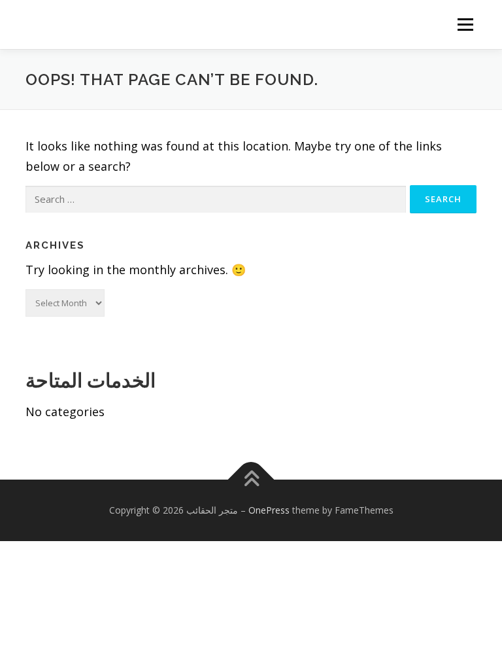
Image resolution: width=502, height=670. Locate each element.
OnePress (269, 510)
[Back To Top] (251, 479)
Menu (465, 24)
